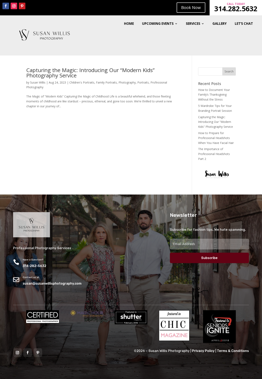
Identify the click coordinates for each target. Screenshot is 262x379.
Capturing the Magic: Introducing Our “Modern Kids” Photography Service (90, 72)
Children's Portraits (81, 82)
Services (193, 24)
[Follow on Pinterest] (22, 6)
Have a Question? (33, 259)
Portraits (143, 82)
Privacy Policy (203, 351)
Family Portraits (106, 82)
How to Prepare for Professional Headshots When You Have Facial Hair (216, 138)
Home (129, 24)
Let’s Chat (244, 24)
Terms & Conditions (233, 351)
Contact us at (31, 277)
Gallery (219, 24)
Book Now (191, 7)
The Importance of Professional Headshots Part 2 (214, 154)
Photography (127, 82)
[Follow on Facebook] (5, 6)
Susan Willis (37, 82)
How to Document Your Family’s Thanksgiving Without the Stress (214, 95)
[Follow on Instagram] (14, 6)
